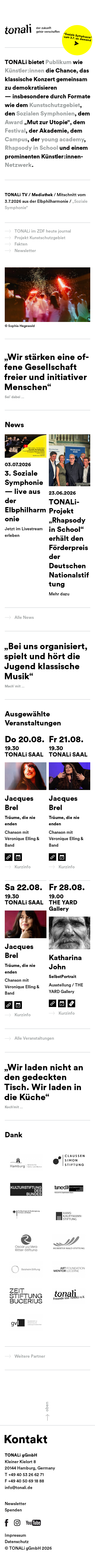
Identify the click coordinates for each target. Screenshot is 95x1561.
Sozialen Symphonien (45, 114)
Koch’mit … (14, 1107)
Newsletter (25, 251)
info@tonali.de (18, 1488)
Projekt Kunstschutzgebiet (40, 238)
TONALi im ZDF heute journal (43, 231)
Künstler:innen (24, 71)
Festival (15, 131)
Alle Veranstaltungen (34, 1038)
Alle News (24, 617)
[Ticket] (71, 1003)
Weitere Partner (30, 1356)
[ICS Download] (18, 857)
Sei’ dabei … (14, 397)
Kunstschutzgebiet (54, 105)
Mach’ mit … (15, 686)
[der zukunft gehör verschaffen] (18, 29)
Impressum (15, 1535)
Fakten (21, 244)
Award (14, 122)
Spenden (13, 1510)
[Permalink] (8, 857)
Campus (16, 139)
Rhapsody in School (31, 148)
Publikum (58, 62)
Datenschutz (17, 1542)
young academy (62, 139)
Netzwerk (18, 165)
